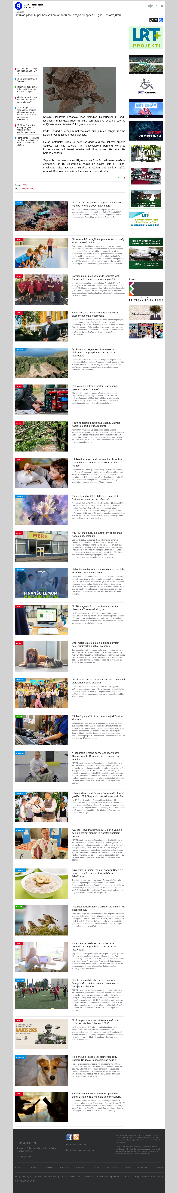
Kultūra (145, 1177)
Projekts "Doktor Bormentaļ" (47, 1177)
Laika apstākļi (68, 1177)
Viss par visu (112, 1168)
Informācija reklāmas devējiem (80, 1150)
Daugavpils (34, 1168)
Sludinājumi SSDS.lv (25, 1181)
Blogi (137, 1177)
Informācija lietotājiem (76, 1145)
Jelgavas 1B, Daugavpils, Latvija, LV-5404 (36, 1148)
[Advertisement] (70, 46)
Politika (49, 1168)
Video (128, 1168)
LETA (24, 185)
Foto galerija (157, 1177)
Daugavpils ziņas (23, 1177)
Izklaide (159, 1168)
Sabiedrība (81, 1168)
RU (157, 5)
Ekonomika (143, 1168)
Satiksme (89, 1177)
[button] (161, 5)
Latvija (18, 1168)
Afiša (79, 1177)
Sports (96, 1168)
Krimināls (64, 1168)
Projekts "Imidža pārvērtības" (109, 1177)
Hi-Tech (128, 1177)
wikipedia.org (28, 188)
